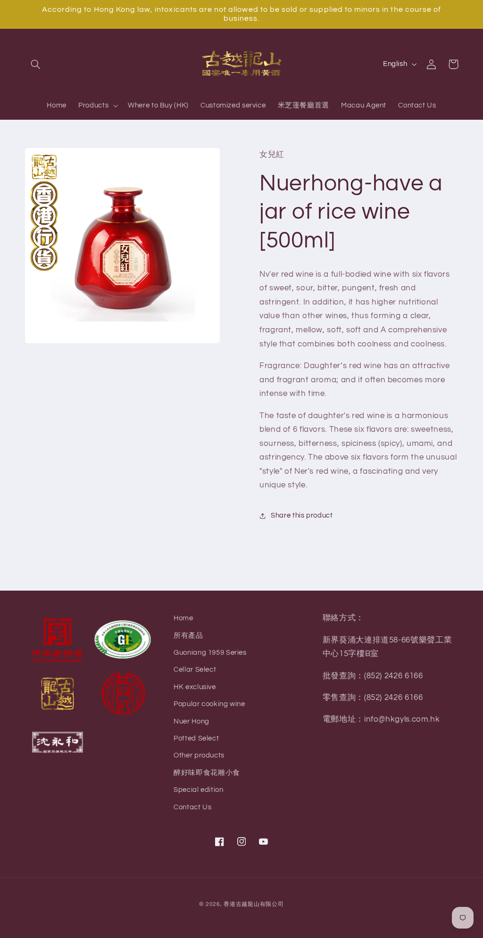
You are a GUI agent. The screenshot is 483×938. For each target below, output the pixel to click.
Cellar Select (195, 669)
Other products (199, 755)
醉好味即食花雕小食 (207, 772)
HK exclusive (195, 687)
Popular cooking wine (209, 704)
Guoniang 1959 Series (210, 652)
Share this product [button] (302, 515)
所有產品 (188, 635)
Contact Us (192, 807)
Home (183, 618)
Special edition (198, 789)
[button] (36, 64)
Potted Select (196, 738)
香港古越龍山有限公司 (253, 904)
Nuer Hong (191, 721)
